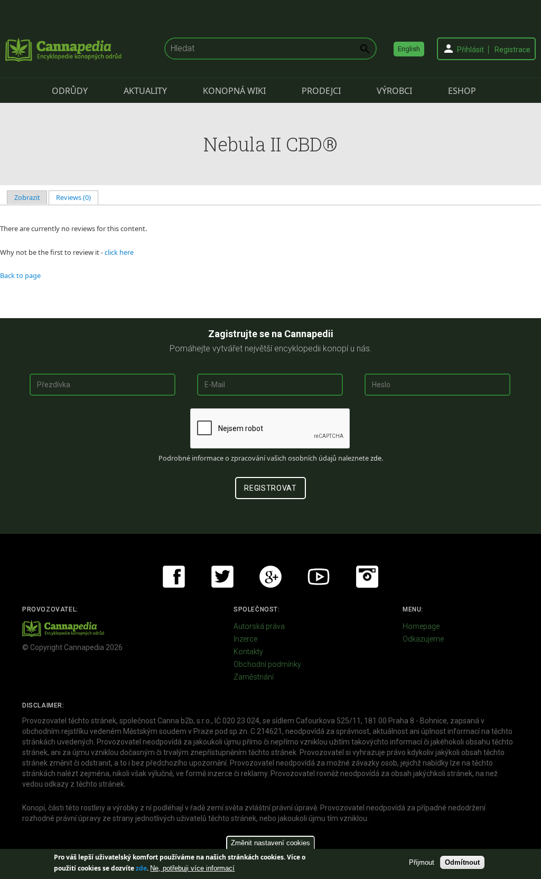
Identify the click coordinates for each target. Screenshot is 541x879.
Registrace (512, 49)
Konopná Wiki (234, 91)
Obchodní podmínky (267, 664)
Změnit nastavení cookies (270, 843)
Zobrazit (27, 197)
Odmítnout (462, 862)
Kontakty (248, 651)
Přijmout (421, 862)
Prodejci (321, 91)
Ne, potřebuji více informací (192, 868)
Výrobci (394, 91)
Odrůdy (70, 91)
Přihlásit (470, 49)
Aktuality (145, 91)
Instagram (367, 576)
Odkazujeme (423, 639)
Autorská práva (259, 626)
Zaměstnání (254, 677)
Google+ (270, 576)
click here (119, 252)
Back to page (20, 275)
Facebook (174, 576)
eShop (462, 91)
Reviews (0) (77, 197)
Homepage (421, 626)
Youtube (318, 576)
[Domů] (63, 49)
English (409, 49)
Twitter (222, 576)
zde (141, 868)
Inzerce (245, 639)
